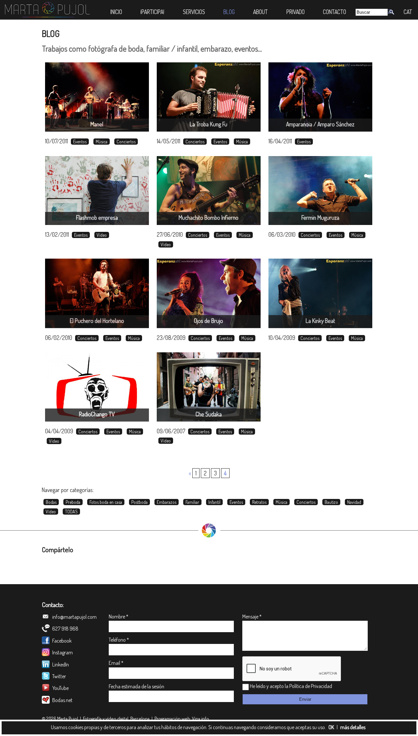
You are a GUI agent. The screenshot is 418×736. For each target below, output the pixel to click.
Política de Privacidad (310, 686)
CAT (408, 11)
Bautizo (331, 502)
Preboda (73, 502)
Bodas (51, 502)
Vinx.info (200, 718)
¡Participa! (152, 11)
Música (101, 141)
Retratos (259, 502)
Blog (229, 11)
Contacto (334, 11)
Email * (116, 663)
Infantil (214, 502)
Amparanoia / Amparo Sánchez (320, 124)
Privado (295, 11)
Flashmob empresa (97, 217)
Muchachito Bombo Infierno (208, 217)
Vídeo (102, 235)
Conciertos (126, 141)
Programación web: (172, 718)
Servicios (194, 11)
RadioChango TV (97, 414)
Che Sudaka (209, 414)
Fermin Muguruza (320, 217)
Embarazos (166, 502)
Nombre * (118, 616)
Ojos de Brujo (208, 320)
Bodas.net (61, 700)
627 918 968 (64, 628)
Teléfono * (119, 639)
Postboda (139, 502)
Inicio (116, 11)
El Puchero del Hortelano (97, 320)
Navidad (354, 502)
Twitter (58, 676)
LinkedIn (60, 664)
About (260, 11)
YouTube (60, 688)
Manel (96, 124)
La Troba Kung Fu (208, 124)
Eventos (80, 141)
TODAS (71, 511)
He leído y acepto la (269, 686)
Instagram (62, 652)
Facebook (61, 640)
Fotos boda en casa (105, 502)
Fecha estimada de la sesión (136, 686)
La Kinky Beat (320, 320)
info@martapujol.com (74, 617)
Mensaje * (252, 616)
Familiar (192, 502)
